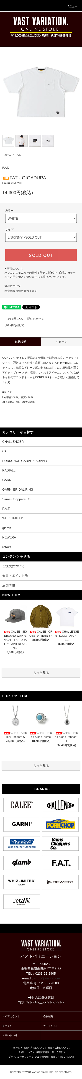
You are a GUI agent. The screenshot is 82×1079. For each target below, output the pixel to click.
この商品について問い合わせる (24, 318)
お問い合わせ (9, 1035)
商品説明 (21, 341)
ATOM (70, 1057)
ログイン (7, 1026)
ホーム (8, 155)
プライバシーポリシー (19, 1057)
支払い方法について (34, 1047)
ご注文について (13, 566)
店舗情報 (8, 585)
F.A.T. (18, 155)
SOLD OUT (41, 255)
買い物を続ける (15, 325)
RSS (62, 1057)
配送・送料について (58, 1047)
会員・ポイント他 (15, 575)
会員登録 (48, 1016)
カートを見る (50, 1026)
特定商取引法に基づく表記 (21, 291)
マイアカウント (11, 1016)
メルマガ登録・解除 (45, 1057)
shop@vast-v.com (47, 978)
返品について (13, 286)
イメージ (62, 341)
